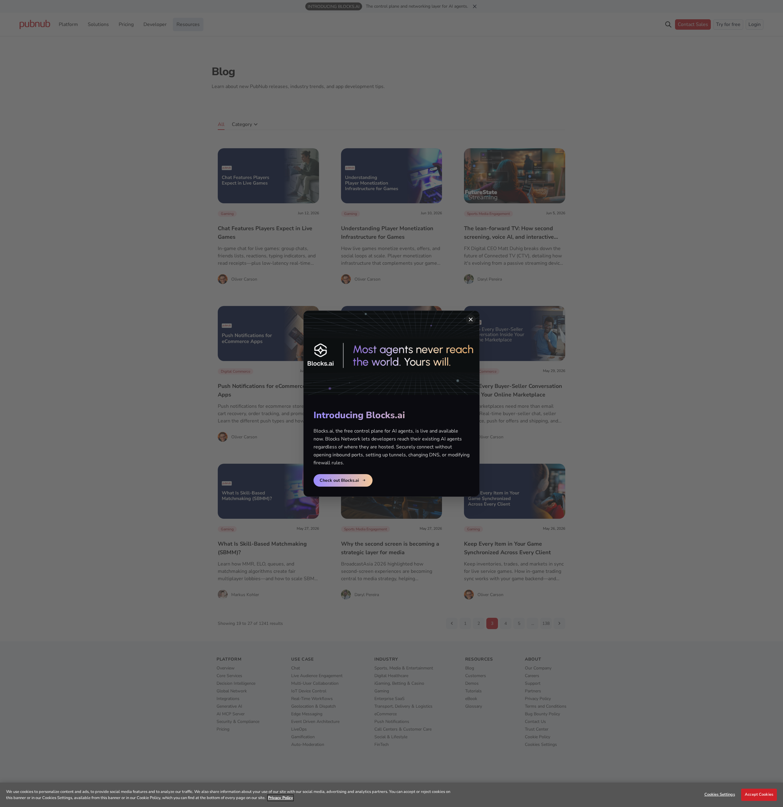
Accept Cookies (759, 794)
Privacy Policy (280, 798)
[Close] (471, 319)
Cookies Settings (719, 794)
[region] (391, 795)
